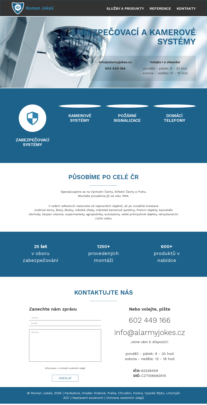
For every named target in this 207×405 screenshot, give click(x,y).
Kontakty (186, 8)
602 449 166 (115, 68)
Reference (160, 8)
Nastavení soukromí (87, 398)
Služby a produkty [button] (125, 8)
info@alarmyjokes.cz (115, 62)
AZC (66, 398)
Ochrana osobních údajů (125, 398)
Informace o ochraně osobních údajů (65, 368)
